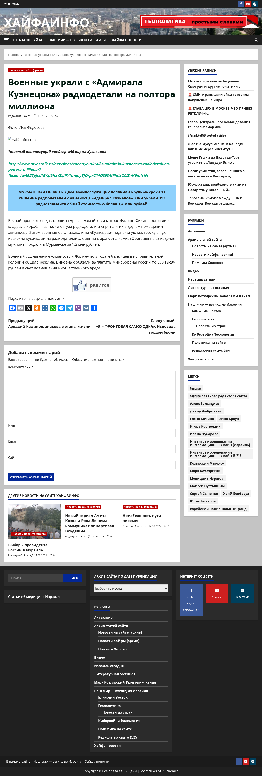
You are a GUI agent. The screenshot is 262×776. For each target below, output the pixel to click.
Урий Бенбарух (236, 493)
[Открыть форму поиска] (256, 40)
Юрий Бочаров (203, 501)
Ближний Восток (206, 310)
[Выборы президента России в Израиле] (34, 521)
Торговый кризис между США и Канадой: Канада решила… (215, 200)
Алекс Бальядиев (204, 403)
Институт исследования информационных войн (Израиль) (220, 443)
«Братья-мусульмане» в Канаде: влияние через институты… (215, 146)
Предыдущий (49, 323)
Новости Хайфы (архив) (212, 254)
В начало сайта (27, 39)
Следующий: (136, 326)
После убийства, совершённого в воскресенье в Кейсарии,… (216, 173)
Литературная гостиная (208, 287)
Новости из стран (211, 325)
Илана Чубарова (204, 433)
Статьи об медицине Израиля (34, 596)
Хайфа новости (127, 39)
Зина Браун (229, 418)
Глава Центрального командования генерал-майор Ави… (219, 124)
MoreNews (148, 771)
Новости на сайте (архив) (26, 70)
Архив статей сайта (205, 239)
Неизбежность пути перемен (142, 518)
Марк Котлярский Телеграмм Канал (219, 295)
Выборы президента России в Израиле (28, 547)
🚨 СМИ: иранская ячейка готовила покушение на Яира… (218, 97)
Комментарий (20, 367)
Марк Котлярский (205, 470)
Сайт (12, 457)
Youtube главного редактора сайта (218, 395)
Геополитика (203, 319)
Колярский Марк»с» (207, 463)
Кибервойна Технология (213, 334)
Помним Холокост (208, 262)
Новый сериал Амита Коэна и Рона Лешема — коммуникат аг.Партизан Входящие (89, 523)
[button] (6, 39)
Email (12, 441)
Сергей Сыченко (204, 493)
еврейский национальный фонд (218, 508)
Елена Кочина (202, 418)
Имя (11, 425)
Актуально (197, 230)
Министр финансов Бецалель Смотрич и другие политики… (214, 83)
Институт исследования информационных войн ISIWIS (215, 454)
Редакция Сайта (19, 116)
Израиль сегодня (202, 279)
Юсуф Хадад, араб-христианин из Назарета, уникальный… (217, 187)
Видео (193, 270)
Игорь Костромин (205, 426)
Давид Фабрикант (206, 411)
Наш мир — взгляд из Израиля (77, 39)
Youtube (195, 388)
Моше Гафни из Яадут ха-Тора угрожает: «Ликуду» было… (214, 160)
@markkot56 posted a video (207, 135)
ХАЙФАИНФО (46, 21)
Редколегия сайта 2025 (211, 350)
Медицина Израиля (207, 478)
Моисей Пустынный (207, 485)
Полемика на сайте (209, 342)
